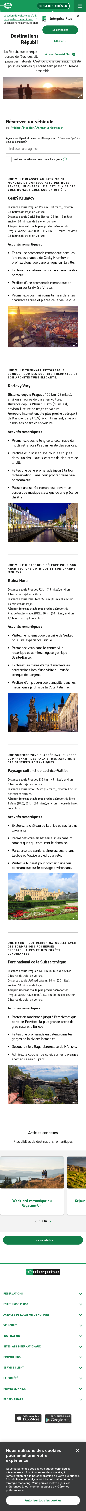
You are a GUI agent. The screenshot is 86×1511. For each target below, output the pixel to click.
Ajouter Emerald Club (58, 54)
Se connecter (60, 30)
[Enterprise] (6, 6)
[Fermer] (77, 1450)
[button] (80, 6)
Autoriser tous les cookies (43, 1500)
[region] (43, 1476)
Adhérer (58, 41)
